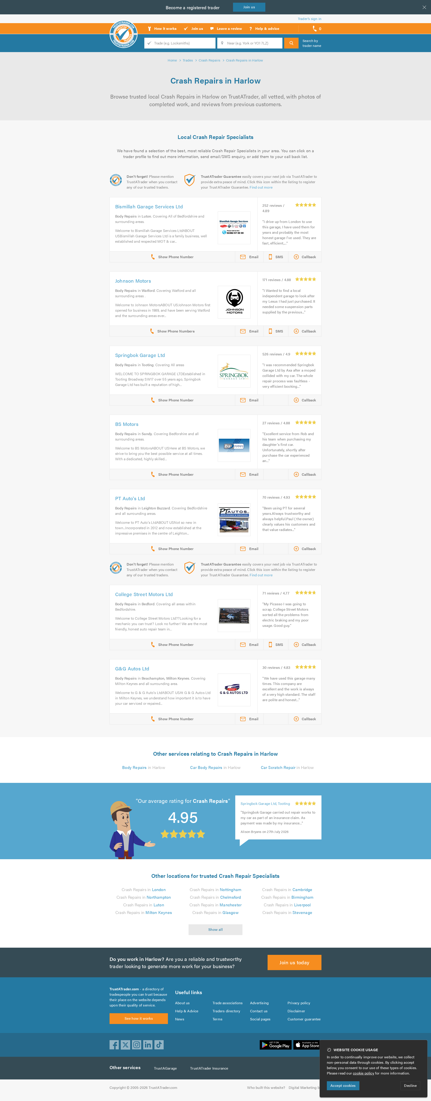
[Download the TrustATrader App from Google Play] (276, 1045)
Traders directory (226, 1010)
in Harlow (143, 767)
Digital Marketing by (305, 1087)
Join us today (294, 962)
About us (182, 1002)
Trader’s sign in (309, 18)
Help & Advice (186, 1010)
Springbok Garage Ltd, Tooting (265, 808)
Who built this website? (266, 1087)
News (179, 1019)
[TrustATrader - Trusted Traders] (124, 27)
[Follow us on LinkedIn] (148, 1045)
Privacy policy (299, 1002)
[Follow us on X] (125, 1045)
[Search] (291, 43)
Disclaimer (296, 1010)
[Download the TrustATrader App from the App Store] (307, 1045)
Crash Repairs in (144, 889)
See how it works (139, 1018)
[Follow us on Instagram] (136, 1045)
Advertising (259, 1002)
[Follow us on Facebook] (114, 1045)
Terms (217, 1019)
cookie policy (363, 1073)
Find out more (261, 187)
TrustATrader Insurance (209, 1068)
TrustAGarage (165, 1068)
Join (249, 6)
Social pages (260, 1019)
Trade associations (228, 1002)
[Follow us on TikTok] (159, 1045)
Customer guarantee (304, 1019)
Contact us (259, 1010)
